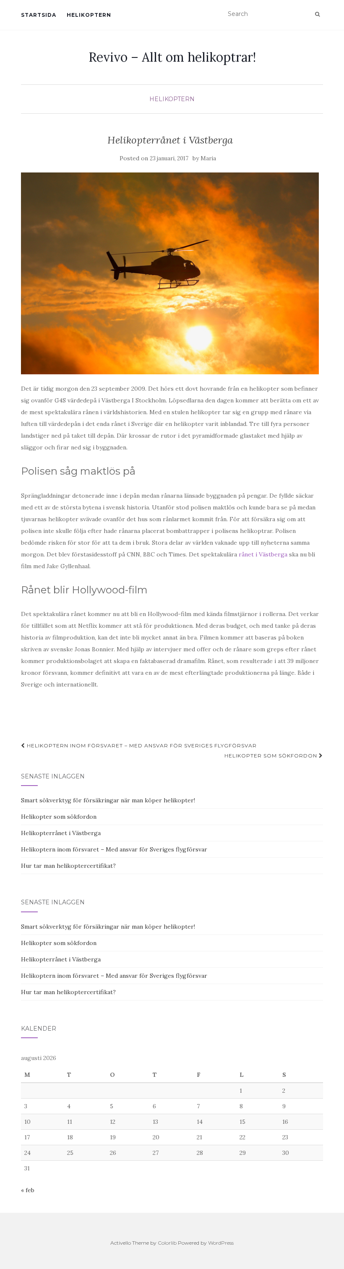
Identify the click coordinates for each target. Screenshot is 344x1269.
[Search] (317, 14)
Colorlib (167, 1243)
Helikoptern (89, 15)
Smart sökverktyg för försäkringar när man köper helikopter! (108, 800)
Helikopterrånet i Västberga (61, 833)
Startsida (38, 15)
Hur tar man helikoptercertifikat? (68, 866)
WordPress (221, 1243)
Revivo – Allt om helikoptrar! (172, 57)
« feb (27, 1190)
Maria (208, 158)
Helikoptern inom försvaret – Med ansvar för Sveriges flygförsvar (141, 745)
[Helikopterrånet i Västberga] (170, 273)
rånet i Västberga (263, 554)
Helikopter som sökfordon (271, 755)
